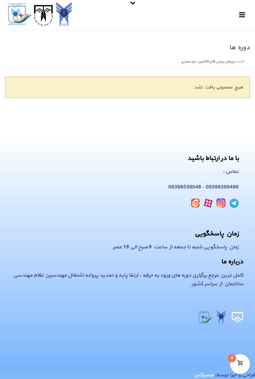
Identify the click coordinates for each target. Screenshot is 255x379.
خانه (241, 61)
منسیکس (204, 375)
